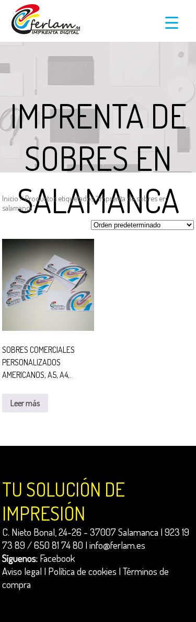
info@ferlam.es (117, 544)
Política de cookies (82, 571)
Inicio (10, 198)
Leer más (25, 403)
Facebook (57, 558)
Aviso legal (22, 571)
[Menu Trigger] (171, 22)
